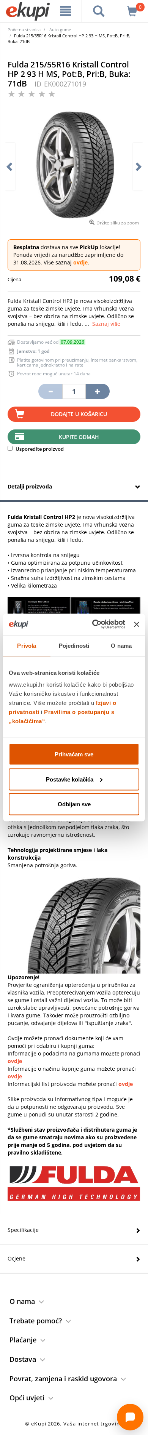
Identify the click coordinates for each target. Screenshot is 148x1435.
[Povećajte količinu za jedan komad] (97, 391)
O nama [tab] (121, 645)
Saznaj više (106, 323)
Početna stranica (24, 29)
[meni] (65, 11)
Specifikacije (23, 1229)
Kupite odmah (79, 436)
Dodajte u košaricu (79, 414)
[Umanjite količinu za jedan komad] (50, 391)
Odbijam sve (74, 804)
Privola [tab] (26, 645)
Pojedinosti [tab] (74, 645)
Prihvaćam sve (74, 754)
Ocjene (16, 1258)
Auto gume (60, 29)
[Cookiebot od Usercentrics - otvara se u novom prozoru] (94, 624)
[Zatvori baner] (136, 624)
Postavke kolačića (69, 779)
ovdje (80, 262)
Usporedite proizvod (39, 448)
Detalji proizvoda (30, 486)
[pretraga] (99, 11)
